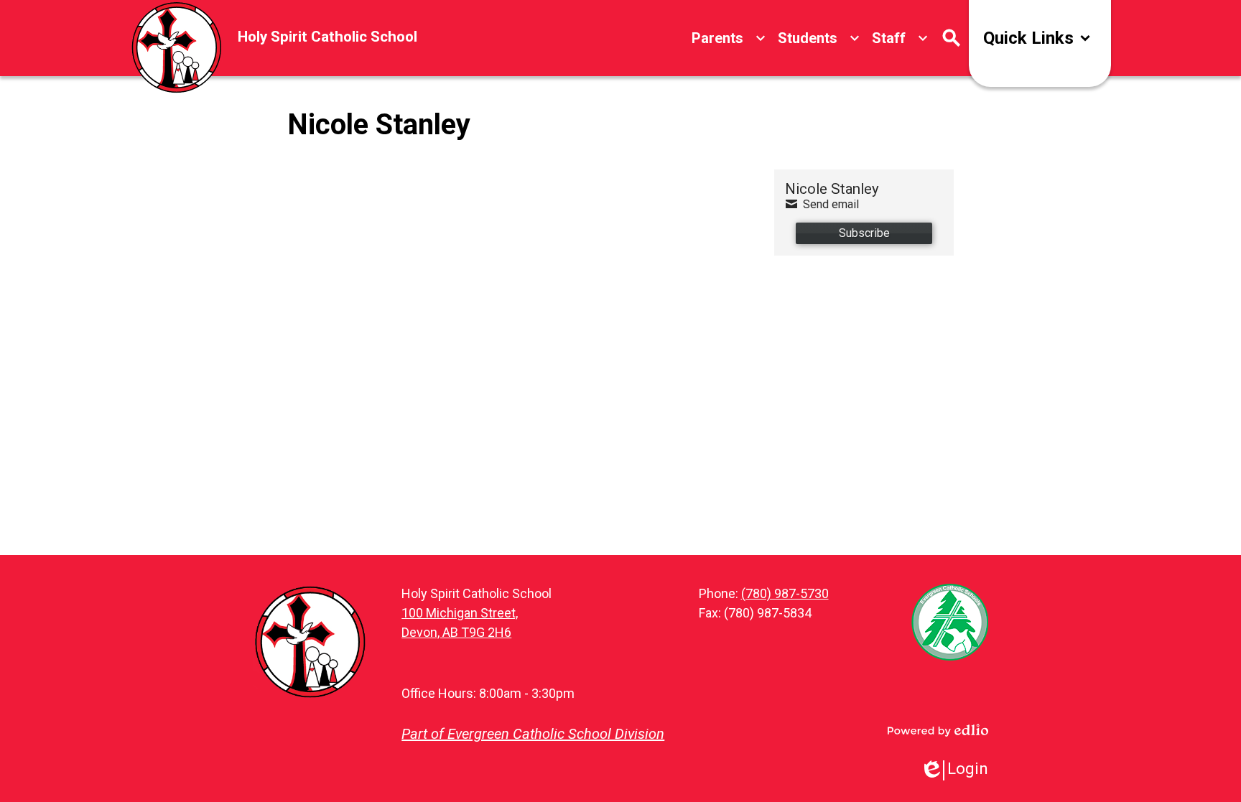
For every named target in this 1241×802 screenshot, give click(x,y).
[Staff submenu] (900, 38)
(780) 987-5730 (785, 593)
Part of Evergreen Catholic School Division (532, 733)
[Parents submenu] (729, 38)
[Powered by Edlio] (938, 730)
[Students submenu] (819, 38)
